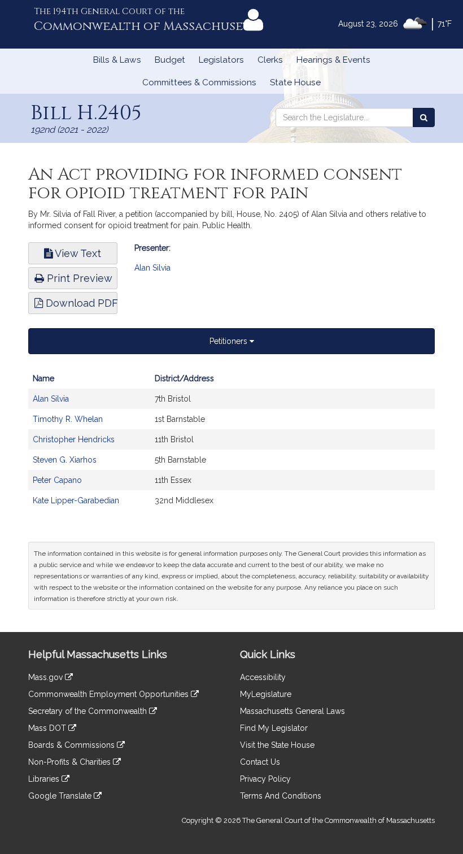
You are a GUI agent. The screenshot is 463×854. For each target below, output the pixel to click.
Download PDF (80, 303)
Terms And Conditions (280, 795)
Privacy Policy (265, 778)
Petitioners (229, 341)
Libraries (45, 778)
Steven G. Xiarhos (65, 459)
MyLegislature (265, 694)
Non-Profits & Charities (70, 761)
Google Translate (61, 795)
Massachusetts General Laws (292, 711)
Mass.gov (46, 677)
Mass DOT (48, 728)
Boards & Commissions (72, 745)
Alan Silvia (152, 267)
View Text (77, 253)
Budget (170, 60)
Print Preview (78, 278)
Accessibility (263, 677)
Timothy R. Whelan (68, 419)
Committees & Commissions (199, 82)
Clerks (270, 60)
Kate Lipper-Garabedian (76, 500)
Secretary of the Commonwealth (88, 711)
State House (295, 82)
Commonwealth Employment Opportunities (109, 694)
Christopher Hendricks (74, 439)
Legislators (221, 60)
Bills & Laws (117, 60)
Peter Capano (57, 480)
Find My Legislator (274, 728)
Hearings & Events (333, 60)
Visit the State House (277, 745)
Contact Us (260, 761)
